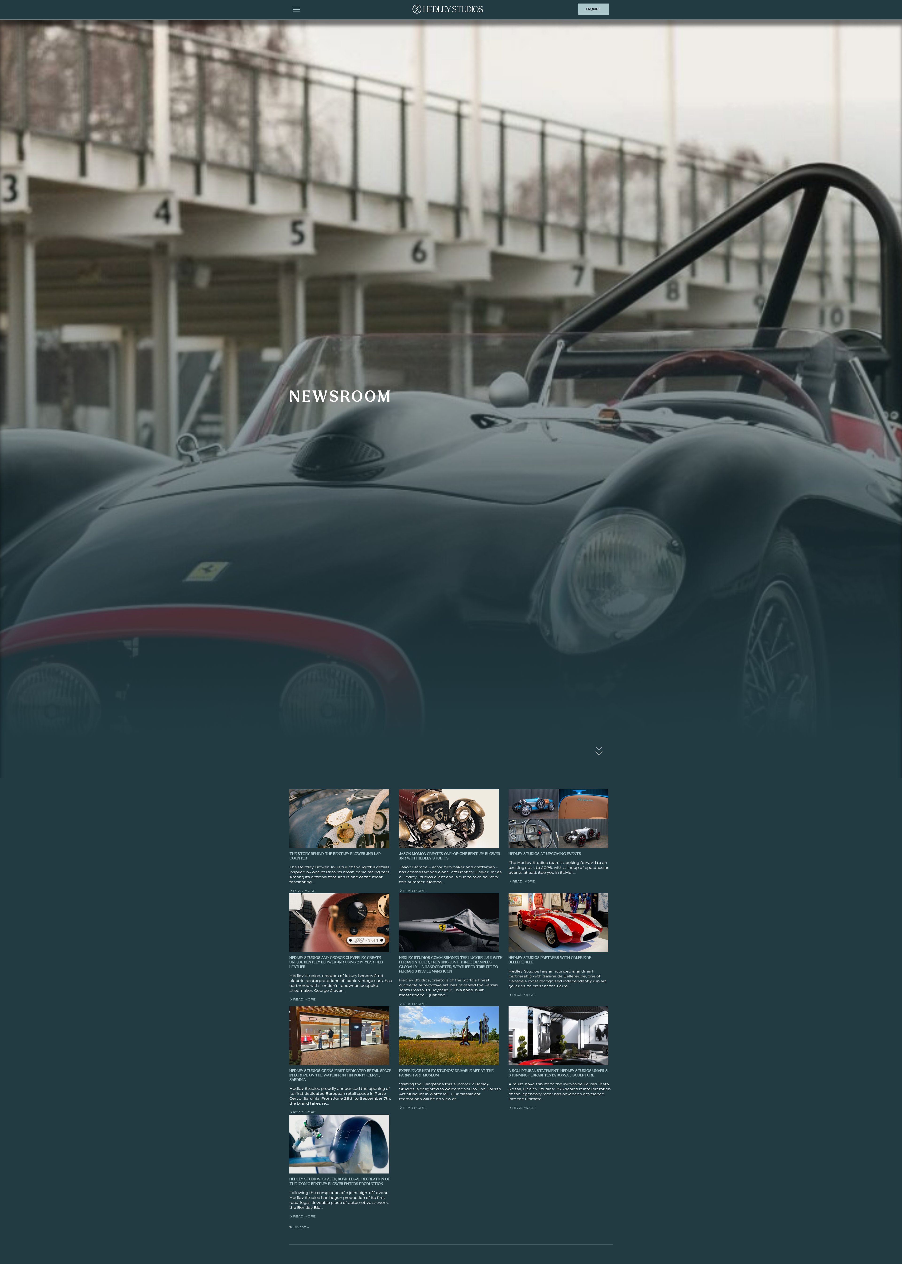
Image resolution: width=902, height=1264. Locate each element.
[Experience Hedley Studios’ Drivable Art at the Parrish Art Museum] (449, 1035)
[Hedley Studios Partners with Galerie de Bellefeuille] (558, 922)
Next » (302, 1227)
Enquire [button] (593, 9)
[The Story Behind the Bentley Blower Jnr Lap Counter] (339, 818)
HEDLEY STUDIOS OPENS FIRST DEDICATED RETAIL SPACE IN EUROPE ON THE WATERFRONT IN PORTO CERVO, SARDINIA (340, 1075)
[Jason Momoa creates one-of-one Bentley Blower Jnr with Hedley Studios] (449, 818)
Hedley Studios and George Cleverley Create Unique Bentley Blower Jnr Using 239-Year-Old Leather (336, 962)
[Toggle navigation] (296, 9)
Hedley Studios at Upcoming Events (545, 854)
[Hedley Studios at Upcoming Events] (558, 818)
